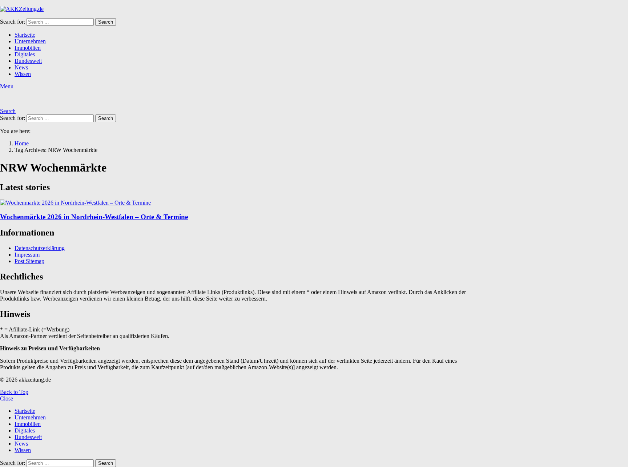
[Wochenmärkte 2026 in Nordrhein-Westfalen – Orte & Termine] (238, 203)
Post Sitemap (29, 261)
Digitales (25, 54)
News (21, 67)
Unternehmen (30, 41)
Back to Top (14, 392)
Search (105, 22)
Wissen (23, 74)
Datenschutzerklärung (40, 248)
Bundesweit (28, 61)
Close (6, 398)
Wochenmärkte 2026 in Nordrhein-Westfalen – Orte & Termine (94, 217)
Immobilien (28, 48)
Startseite (25, 35)
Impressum (27, 254)
